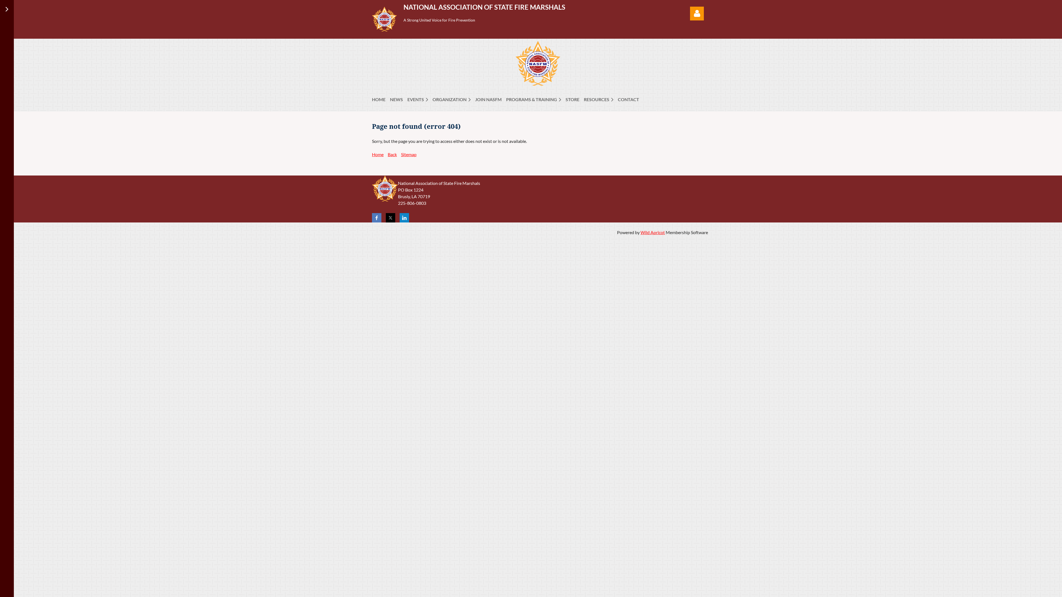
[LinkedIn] (404, 217)
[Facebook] (376, 217)
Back (392, 154)
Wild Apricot (653, 232)
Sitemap (409, 154)
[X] (390, 217)
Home (378, 154)
